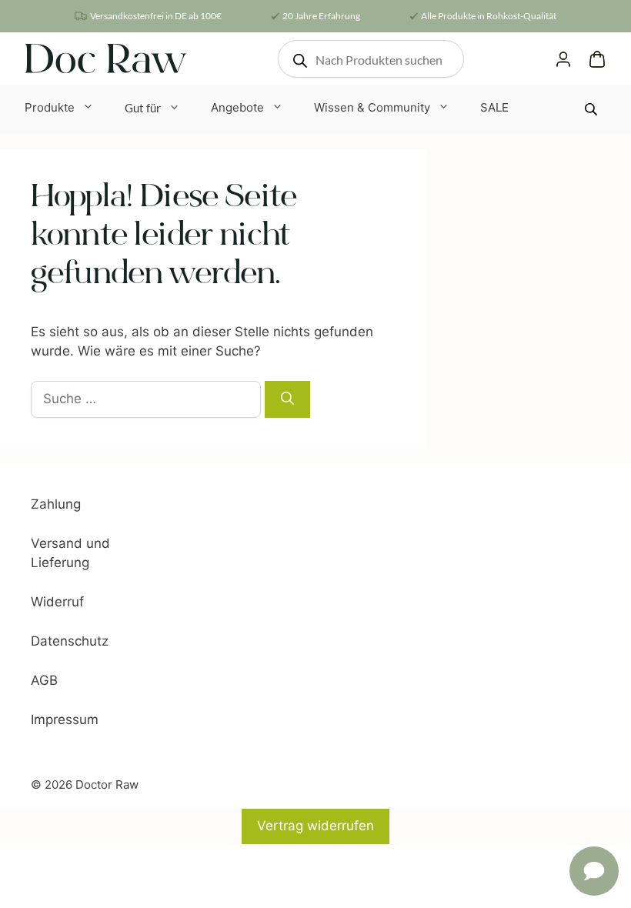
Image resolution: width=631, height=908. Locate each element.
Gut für (143, 108)
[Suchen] (287, 399)
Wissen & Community (372, 107)
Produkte (50, 107)
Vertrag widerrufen (315, 825)
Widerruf (57, 601)
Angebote (237, 107)
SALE (494, 107)
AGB (44, 680)
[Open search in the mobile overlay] (371, 58)
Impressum (64, 719)
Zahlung (56, 504)
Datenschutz (70, 641)
